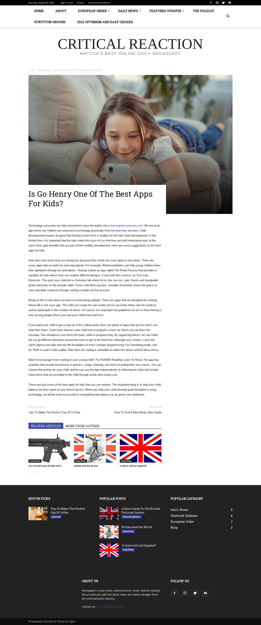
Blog (174, 527)
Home (39, 11)
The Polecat (203, 11)
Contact (80, 2)
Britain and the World (85, 465)
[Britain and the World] (95, 448)
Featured (56, 516)
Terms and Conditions (99, 2)
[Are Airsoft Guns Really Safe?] (49, 448)
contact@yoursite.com (110, 606)
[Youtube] (230, 2)
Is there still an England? (133, 465)
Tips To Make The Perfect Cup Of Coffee (54, 412)
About (60, 11)
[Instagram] (217, 2)
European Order (92, 11)
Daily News (128, 11)
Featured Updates (165, 11)
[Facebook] (211, 2)
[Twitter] (223, 2)
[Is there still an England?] (140, 448)
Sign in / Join (67, 2)
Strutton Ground (50, 22)
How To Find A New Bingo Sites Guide (137, 412)
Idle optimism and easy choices (105, 22)
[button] (228, 16)
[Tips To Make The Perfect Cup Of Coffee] (38, 513)
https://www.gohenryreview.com (123, 225)
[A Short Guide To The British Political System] (109, 513)
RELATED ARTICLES (46, 426)
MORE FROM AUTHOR (82, 426)
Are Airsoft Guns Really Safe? (45, 465)
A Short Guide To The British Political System (141, 510)
